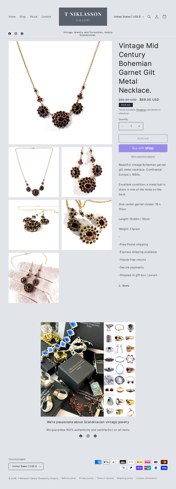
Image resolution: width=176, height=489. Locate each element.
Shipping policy (125, 478)
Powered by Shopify (48, 478)
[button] (149, 16)
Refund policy (69, 478)
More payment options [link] (143, 156)
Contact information (146, 478)
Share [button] (125, 285)
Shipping (141, 109)
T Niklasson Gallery (27, 478)
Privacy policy (86, 478)
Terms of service (105, 478)
